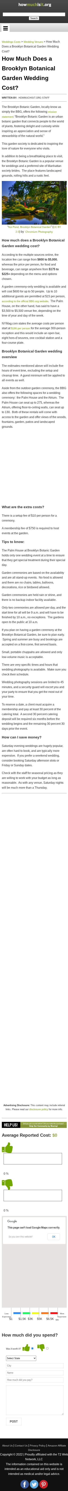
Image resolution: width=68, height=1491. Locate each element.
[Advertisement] (34, 466)
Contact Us (21, 1445)
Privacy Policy (38, 1445)
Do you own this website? (20, 1236)
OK (53, 1236)
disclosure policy (38, 1109)
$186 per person (20, 328)
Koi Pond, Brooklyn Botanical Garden (29, 227)
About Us (7, 1445)
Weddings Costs (11, 41)
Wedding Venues (33, 41)
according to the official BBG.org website (25, 301)
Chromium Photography (39, 231)
